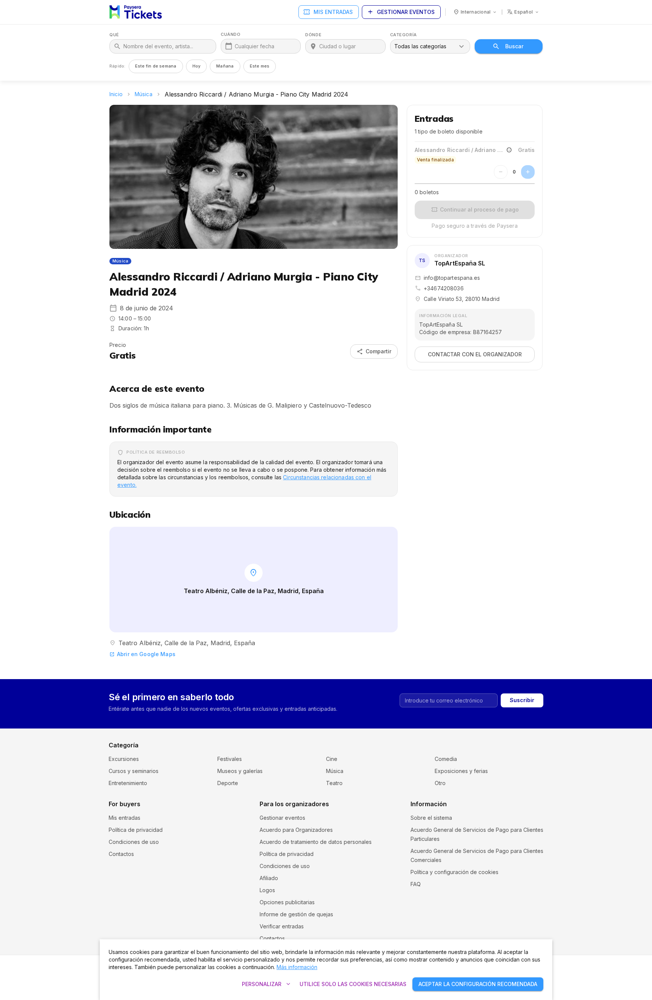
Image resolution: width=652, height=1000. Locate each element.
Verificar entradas (282, 926)
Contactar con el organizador (475, 354)
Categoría (403, 34)
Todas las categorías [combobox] (420, 46)
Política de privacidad (136, 830)
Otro (440, 783)
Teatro (334, 783)
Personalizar (267, 984)
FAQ (416, 884)
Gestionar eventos (400, 12)
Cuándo (230, 34)
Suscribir (522, 700)
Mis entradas (328, 12)
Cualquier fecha (254, 46)
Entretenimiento (128, 783)
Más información (297, 967)
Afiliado (269, 878)
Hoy (196, 66)
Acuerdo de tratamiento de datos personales (316, 842)
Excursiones (124, 759)
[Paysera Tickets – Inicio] (135, 12)
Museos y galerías (240, 771)
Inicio (116, 94)
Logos (267, 890)
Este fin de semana (156, 66)
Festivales (229, 759)
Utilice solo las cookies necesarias (353, 984)
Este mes (260, 66)
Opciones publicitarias (287, 902)
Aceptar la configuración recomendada (477, 984)
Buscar (514, 46)
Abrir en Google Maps (142, 654)
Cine (331, 759)
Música (143, 94)
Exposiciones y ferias (461, 771)
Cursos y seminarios (133, 771)
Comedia (446, 759)
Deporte (227, 783)
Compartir (374, 351)
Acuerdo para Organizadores (296, 830)
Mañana (225, 66)
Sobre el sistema (431, 817)
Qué (114, 34)
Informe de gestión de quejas (296, 914)
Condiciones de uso (134, 842)
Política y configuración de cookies (454, 872)
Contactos (121, 854)
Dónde (313, 34)
